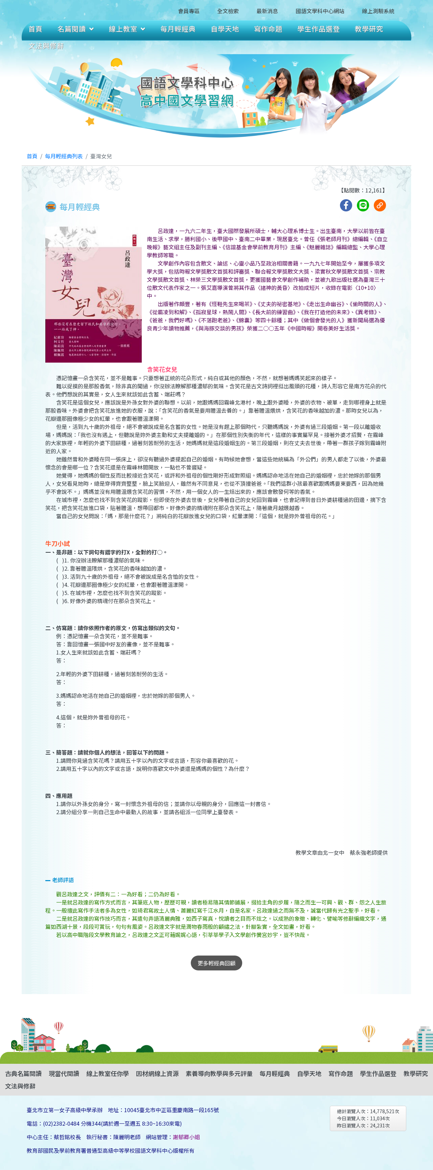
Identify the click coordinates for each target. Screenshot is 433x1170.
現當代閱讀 (64, 1073)
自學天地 (225, 28)
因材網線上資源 (157, 1073)
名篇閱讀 (72, 28)
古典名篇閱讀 (23, 1073)
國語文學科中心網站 (320, 11)
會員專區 (189, 11)
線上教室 (123, 28)
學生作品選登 (318, 28)
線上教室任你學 (107, 1073)
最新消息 (267, 11)
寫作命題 (268, 28)
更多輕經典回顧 (216, 963)
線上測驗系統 (378, 11)
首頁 (35, 28)
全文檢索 (228, 11)
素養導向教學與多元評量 (219, 1073)
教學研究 (369, 28)
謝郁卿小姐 (186, 1137)
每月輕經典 (178, 28)
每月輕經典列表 (64, 156)
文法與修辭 (46, 45)
